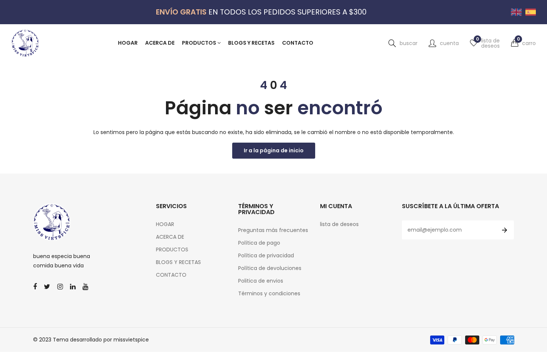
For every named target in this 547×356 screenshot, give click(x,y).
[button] (523, 43)
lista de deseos (339, 224)
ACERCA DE (170, 237)
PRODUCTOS (172, 249)
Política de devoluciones (269, 268)
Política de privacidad (266, 255)
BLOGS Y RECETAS (178, 262)
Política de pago (259, 243)
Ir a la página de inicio (274, 150)
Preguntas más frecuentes (273, 230)
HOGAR (165, 224)
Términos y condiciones (269, 293)
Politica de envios (260, 281)
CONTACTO (171, 275)
